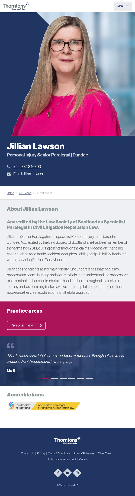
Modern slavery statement (61, 459)
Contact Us (27, 453)
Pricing (41, 453)
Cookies (84, 459)
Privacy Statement (84, 453)
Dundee (80, 155)
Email (28, 174)
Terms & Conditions (59, 453)
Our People (25, 193)
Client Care (104, 453)
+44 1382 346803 (27, 166)
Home (10, 193)
